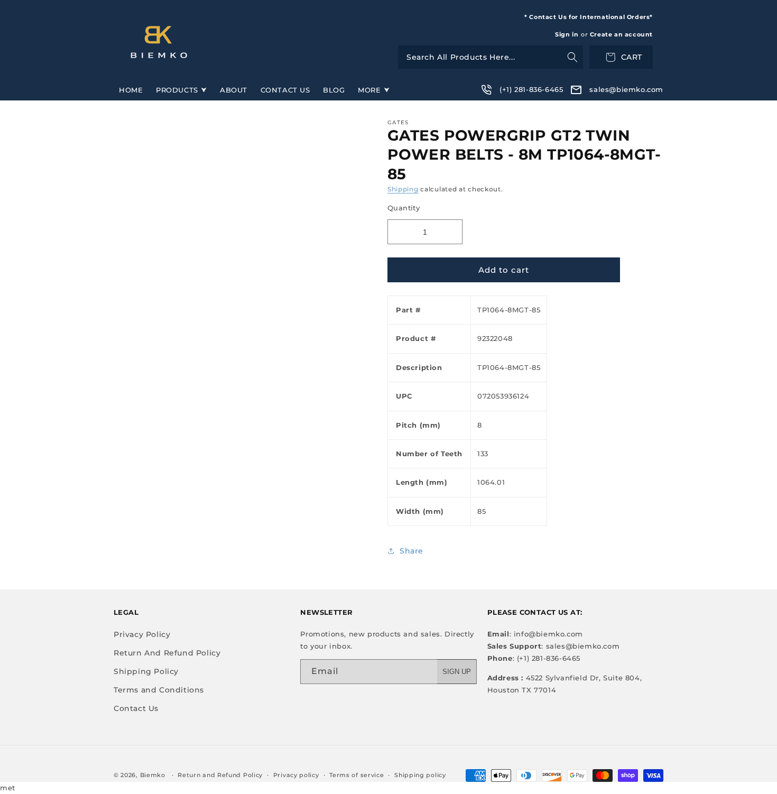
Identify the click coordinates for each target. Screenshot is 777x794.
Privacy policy (296, 775)
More (369, 90)
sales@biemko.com (626, 89)
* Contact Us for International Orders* (588, 17)
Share (411, 551)
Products (177, 90)
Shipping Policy (146, 671)
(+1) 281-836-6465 (531, 89)
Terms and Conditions (159, 690)
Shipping (403, 189)
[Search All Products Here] (490, 57)
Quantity (403, 208)
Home (131, 90)
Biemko (152, 775)
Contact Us (285, 90)
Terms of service (356, 775)
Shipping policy (420, 775)
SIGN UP (456, 672)
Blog (334, 90)
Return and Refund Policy (220, 775)
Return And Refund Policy (167, 653)
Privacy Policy (142, 634)
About (233, 90)
